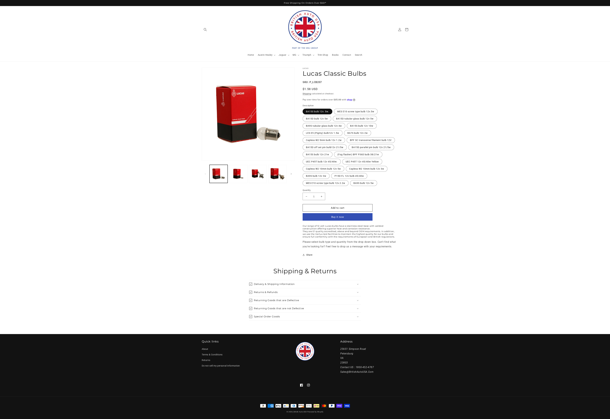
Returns (206, 360)
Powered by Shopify (315, 412)
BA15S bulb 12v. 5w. (317, 111)
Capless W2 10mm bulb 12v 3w (366, 169)
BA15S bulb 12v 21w (317, 154)
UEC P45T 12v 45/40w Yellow (362, 161)
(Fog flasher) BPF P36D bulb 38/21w (358, 154)
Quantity (307, 190)
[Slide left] (205, 173)
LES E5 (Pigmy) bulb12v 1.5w (322, 133)
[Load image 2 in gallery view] (238, 174)
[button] (205, 29)
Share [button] (309, 255)
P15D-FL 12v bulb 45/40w (349, 176)
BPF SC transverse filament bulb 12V (371, 140)
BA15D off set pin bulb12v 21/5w (324, 147)
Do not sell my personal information (221, 365)
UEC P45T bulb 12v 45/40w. (321, 161)
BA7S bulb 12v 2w (357, 133)
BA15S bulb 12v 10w (361, 126)
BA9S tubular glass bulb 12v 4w (324, 126)
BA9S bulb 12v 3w (316, 176)
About (205, 349)
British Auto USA (300, 412)
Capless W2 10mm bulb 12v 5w (323, 169)
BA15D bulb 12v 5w (317, 118)
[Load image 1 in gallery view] (219, 174)
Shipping (307, 94)
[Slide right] (291, 173)
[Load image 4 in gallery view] (277, 174)
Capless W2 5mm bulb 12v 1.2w (324, 140)
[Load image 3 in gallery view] (258, 174)
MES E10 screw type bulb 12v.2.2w (325, 183)
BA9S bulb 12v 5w (363, 183)
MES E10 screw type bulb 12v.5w (355, 111)
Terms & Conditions (212, 354)
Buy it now (337, 217)
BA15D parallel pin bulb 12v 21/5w (371, 147)
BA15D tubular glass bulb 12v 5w (355, 118)
